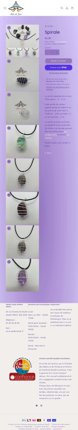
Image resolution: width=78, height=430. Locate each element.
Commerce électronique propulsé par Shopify (35, 424)
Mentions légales (45, 429)
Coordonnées (57, 429)
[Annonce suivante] (74, 18)
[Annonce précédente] (4, 18)
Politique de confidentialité (23, 427)
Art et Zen (17, 424)
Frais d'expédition (61, 42)
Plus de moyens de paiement (58, 73)
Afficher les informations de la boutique (57, 88)
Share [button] (49, 153)
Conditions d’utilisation (42, 427)
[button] (5, 8)
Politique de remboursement (61, 424)
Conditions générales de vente (28, 429)
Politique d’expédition (58, 427)
